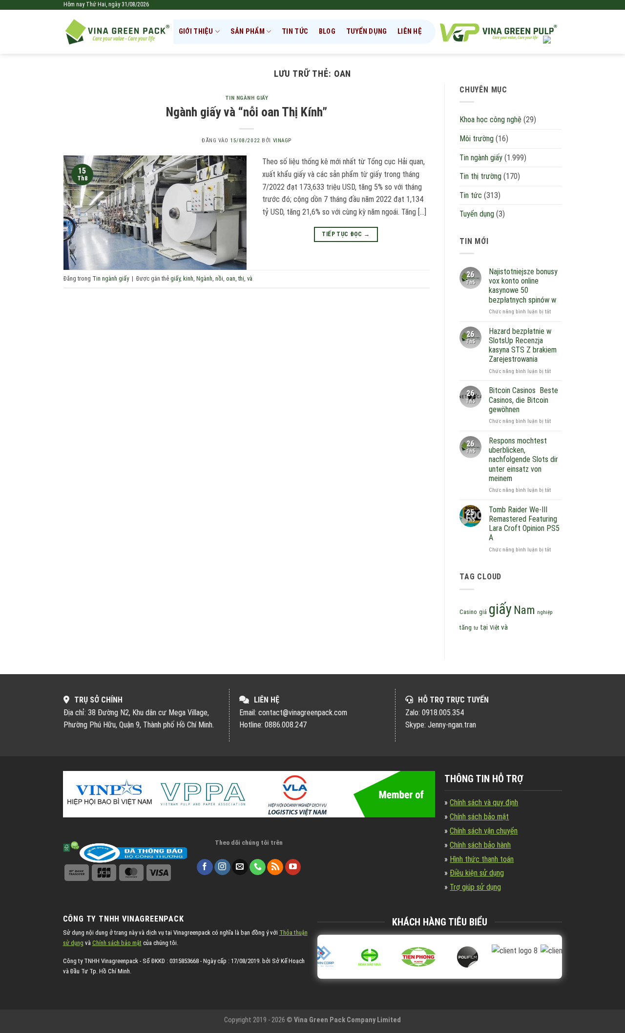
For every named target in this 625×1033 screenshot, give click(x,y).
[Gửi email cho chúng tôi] (240, 867)
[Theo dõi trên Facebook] (205, 867)
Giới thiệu (196, 31)
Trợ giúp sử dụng (475, 887)
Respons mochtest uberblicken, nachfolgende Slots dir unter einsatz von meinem (523, 459)
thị (241, 278)
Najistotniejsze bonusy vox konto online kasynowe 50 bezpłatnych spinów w (523, 286)
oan (230, 278)
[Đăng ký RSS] (275, 867)
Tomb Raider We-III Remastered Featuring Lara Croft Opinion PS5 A (524, 524)
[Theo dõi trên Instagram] (222, 867)
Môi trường (476, 138)
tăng (465, 627)
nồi (219, 278)
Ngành (204, 278)
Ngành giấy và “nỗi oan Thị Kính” (246, 112)
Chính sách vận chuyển (484, 830)
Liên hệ (409, 31)
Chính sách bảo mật (479, 816)
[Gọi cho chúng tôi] (258, 867)
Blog (327, 31)
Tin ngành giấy (247, 98)
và (249, 278)
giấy (175, 278)
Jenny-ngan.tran (452, 724)
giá (483, 612)
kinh (188, 278)
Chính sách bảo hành (480, 845)
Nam (524, 610)
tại (484, 627)
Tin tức (295, 31)
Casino (468, 612)
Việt (494, 627)
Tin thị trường (480, 176)
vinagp (282, 140)
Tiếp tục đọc (346, 234)
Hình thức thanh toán (482, 859)
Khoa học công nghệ (490, 119)
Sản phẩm (247, 31)
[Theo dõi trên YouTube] (293, 867)
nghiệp (545, 612)
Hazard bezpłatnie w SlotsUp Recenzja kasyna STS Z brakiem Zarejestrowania (523, 345)
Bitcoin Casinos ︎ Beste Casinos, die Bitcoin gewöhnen (523, 400)
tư (476, 628)
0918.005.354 (443, 712)
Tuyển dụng (366, 31)
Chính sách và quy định (484, 802)
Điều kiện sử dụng (477, 873)
